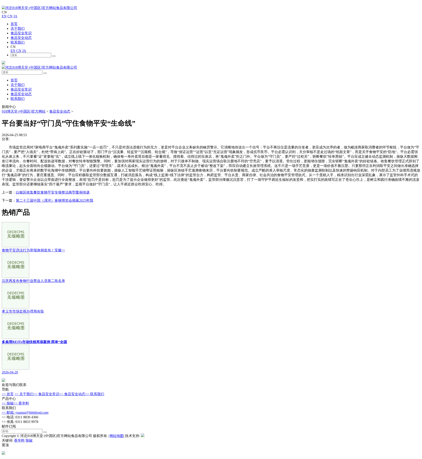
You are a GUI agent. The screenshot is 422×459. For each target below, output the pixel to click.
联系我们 (18, 42)
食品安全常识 (21, 33)
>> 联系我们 (94, 394)
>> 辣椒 (8, 403)
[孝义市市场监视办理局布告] (15, 307)
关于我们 (18, 28)
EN (4, 16)
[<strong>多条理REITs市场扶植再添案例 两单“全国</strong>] (15, 338)
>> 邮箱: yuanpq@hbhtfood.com (25, 412)
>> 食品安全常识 (46, 394)
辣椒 (29, 440)
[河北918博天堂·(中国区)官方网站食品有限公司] (39, 8)
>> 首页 (8, 394)
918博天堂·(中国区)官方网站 (23, 111)
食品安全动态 (21, 38)
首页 (14, 24)
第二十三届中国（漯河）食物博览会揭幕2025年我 (54, 200)
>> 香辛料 (21, 403)
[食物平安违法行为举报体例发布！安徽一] (15, 246)
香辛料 (19, 440)
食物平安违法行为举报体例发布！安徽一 (33, 250)
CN (10, 16)
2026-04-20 (10, 372)
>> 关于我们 (24, 394)
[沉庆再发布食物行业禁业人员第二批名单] (15, 276)
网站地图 (116, 436)
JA (15, 16)
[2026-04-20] (15, 368)
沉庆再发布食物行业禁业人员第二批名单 (33, 281)
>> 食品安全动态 (72, 394)
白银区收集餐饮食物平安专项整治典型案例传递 (53, 192)
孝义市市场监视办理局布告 (23, 311)
